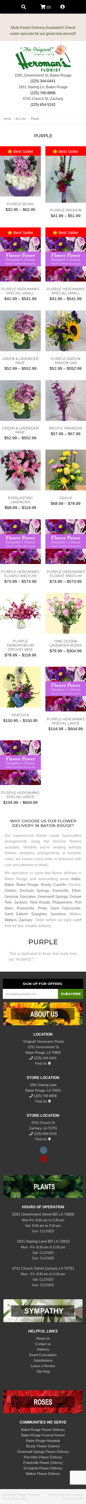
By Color (21, 118)
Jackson (21, 902)
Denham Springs (34, 891)
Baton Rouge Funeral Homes (43, 1435)
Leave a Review (43, 1366)
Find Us (41, 1063)
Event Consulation (43, 1355)
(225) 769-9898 (43, 93)
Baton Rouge (28, 885)
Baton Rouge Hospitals (43, 1441)
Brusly (46, 885)
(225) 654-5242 (43, 105)
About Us (43, 1338)
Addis (75, 879)
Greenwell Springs (53, 897)
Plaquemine (62, 902)
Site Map (43, 1371)
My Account (62, 7)
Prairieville (25, 908)
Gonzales (28, 897)
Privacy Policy (19, 1498)
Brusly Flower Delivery (43, 1446)
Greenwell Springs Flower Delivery (43, 1452)
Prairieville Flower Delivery (43, 1463)
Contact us (43, 1344)
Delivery (43, 1349)
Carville (59, 885)
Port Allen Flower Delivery (43, 1457)
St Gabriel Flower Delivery (43, 1468)
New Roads (40, 902)
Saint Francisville (65, 908)
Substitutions (43, 1360)
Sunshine (58, 914)
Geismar (11, 897)
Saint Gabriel (16, 914)
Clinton (10, 891)
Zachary (25, 920)
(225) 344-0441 (43, 81)
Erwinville (61, 891)
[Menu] (8, 7)
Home (7, 118)
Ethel (76, 891)
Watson (11, 920)
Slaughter (39, 914)
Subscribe (71, 994)
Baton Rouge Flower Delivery (43, 1430)
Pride (42, 908)
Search (23, 7)
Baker (9, 885)
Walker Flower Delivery (43, 1474)
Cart (41, 7)
